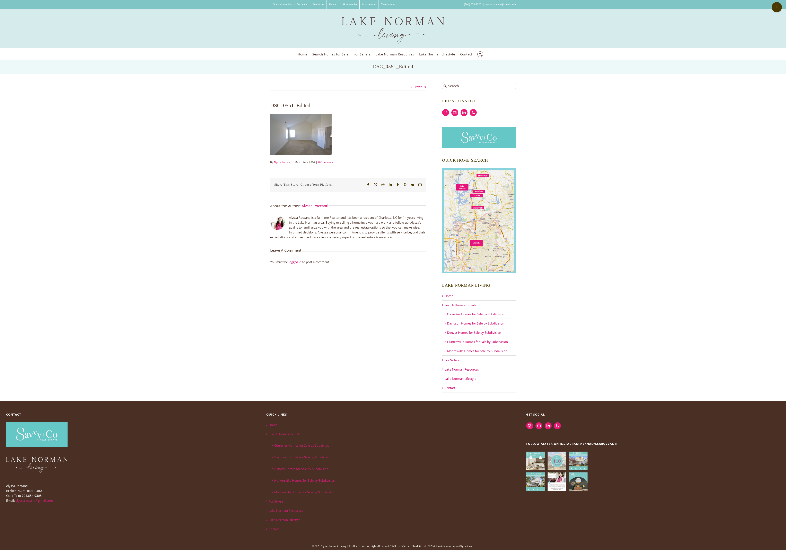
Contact (450, 388)
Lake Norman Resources (462, 369)
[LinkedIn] (464, 112)
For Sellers (452, 360)
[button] (480, 54)
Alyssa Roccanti (282, 162)
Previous (419, 87)
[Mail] (454, 112)
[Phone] (473, 112)
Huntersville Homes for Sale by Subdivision (477, 342)
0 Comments (325, 162)
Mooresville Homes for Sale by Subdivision (477, 351)
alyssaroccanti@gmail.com (500, 4)
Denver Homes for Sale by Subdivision (474, 332)
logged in (295, 262)
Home (449, 296)
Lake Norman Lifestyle (460, 378)
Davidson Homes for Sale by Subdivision (475, 323)
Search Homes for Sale (460, 305)
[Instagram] (445, 112)
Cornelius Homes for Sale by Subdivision (475, 314)
